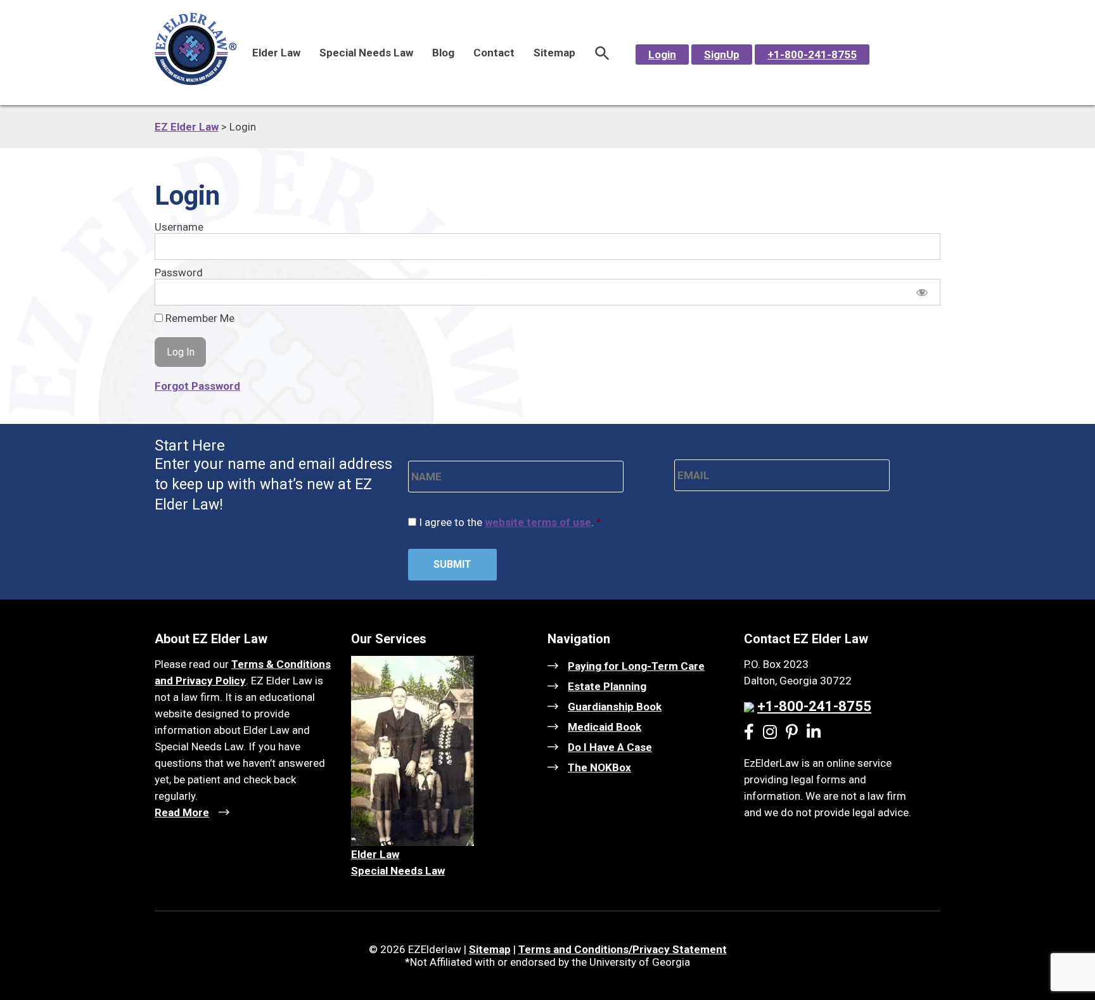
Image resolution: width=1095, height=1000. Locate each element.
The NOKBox (599, 767)
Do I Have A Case (610, 747)
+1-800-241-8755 (812, 54)
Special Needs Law (366, 52)
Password (179, 272)
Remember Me (198, 318)
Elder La (371, 854)
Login (662, 54)
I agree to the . (510, 522)
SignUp (722, 54)
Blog (443, 52)
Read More (182, 812)
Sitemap (554, 52)
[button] (602, 53)
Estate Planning (607, 686)
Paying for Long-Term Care (636, 666)
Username (179, 227)
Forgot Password (197, 386)
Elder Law (276, 52)
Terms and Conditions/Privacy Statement (622, 949)
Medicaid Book (604, 727)
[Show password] (922, 292)
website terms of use (538, 522)
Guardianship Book (615, 706)
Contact (494, 52)
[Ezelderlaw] (195, 81)
